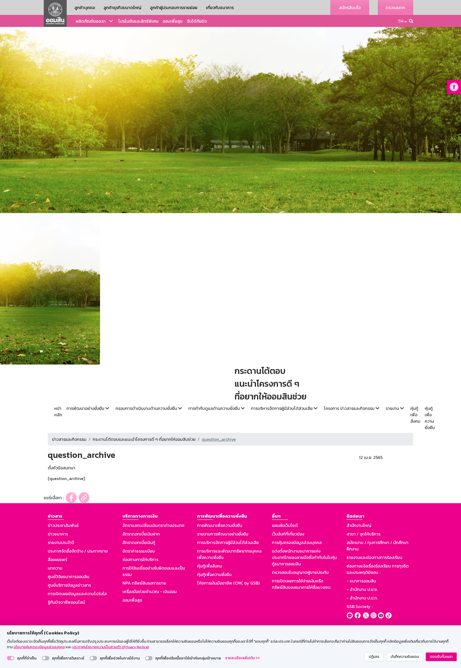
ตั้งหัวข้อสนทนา (61, 468)
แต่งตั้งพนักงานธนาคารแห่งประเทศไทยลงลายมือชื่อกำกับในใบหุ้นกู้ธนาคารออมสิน (304, 557)
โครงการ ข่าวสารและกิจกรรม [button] (350, 408)
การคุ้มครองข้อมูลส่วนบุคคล (297, 542)
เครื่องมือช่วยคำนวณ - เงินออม (149, 591)
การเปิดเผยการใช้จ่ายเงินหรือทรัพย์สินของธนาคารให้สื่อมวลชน (301, 584)
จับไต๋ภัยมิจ (197, 21)
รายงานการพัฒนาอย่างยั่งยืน (222, 534)
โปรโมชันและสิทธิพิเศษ (138, 21)
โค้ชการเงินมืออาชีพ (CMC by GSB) (228, 583)
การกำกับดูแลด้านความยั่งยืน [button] (214, 408)
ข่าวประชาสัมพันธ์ (63, 525)
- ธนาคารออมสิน (361, 581)
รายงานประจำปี (61, 542)
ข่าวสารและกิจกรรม (69, 439)
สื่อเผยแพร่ (57, 559)
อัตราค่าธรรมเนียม (138, 551)
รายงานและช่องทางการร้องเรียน (374, 557)
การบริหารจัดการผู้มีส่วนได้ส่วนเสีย (228, 542)
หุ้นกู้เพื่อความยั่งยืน (430, 418)
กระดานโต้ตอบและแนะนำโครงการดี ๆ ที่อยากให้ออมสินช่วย (144, 439)
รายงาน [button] (393, 408)
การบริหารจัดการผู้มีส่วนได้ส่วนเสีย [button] (282, 408)
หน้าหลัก (58, 411)
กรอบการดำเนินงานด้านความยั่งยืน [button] (147, 408)
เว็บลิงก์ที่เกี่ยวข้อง (288, 534)
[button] (454, 87)
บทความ (55, 568)
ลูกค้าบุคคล (84, 7)
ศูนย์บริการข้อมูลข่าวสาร (69, 585)
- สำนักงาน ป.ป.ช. (362, 589)
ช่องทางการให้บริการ (140, 559)
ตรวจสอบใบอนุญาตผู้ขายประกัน (300, 572)
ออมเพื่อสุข (172, 21)
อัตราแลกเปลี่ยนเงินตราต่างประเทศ (153, 525)
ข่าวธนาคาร (58, 534)
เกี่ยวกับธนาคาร (220, 7)
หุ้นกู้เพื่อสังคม (415, 414)
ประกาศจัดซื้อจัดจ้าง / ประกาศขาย (78, 551)
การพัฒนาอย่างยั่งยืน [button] (85, 408)
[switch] (10, 658)
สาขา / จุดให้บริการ (363, 534)
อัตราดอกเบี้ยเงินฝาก (141, 534)
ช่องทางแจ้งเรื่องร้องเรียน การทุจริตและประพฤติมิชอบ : (378, 569)
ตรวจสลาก (395, 7)
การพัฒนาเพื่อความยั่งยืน (219, 525)
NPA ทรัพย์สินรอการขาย (144, 583)
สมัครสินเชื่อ (350, 7)
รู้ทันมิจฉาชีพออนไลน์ (66, 602)
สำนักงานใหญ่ (359, 525)
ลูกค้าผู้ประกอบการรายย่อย (173, 7)
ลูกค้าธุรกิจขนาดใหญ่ (122, 7)
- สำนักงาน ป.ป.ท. (362, 598)
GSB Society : (359, 606)
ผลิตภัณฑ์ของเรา (91, 21)
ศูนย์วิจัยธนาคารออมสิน (68, 576)
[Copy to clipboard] (84, 497)
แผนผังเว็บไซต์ (285, 525)
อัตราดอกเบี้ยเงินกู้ (138, 542)
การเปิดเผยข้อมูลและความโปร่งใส (77, 593)
